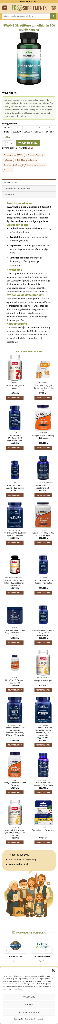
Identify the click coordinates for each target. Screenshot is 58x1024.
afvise (29, 1004)
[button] (53, 970)
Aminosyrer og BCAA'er (14, 155)
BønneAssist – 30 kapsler (43, 830)
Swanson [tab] (9, 194)
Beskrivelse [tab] (10, 182)
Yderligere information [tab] (17, 188)
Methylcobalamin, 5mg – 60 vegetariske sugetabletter (43, 633)
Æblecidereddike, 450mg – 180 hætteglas (43, 534)
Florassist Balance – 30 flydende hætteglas (43, 581)
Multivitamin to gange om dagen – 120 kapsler (15, 534)
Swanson (8, 170)
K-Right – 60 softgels (43, 680)
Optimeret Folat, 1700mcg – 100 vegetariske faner (15, 438)
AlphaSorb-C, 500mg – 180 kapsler (15, 681)
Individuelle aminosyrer (27, 160)
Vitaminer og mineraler (35, 165)
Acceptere (29, 996)
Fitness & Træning (35, 155)
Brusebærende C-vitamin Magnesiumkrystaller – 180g (15, 633)
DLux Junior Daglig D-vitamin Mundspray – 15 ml (43, 388)
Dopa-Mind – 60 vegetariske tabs (43, 486)
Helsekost (8, 160)
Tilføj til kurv (27, 143)
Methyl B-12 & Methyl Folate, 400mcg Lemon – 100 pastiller (15, 582)
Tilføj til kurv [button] (15, 398)
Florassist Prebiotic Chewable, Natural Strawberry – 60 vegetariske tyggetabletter (43, 733)
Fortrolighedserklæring (34, 1019)
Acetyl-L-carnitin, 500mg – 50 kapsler (15, 784)
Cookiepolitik (19, 1019)
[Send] (53, 16)
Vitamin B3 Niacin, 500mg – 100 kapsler (15, 486)
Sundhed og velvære (12, 165)
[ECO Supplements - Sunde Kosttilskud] (29, 8)
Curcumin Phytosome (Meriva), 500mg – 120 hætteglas (15, 832)
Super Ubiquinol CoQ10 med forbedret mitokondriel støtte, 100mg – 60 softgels (15, 731)
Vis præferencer (29, 1012)
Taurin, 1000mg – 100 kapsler (14, 386)
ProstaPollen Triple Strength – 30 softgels (43, 784)
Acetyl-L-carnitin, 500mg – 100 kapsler (43, 436)
